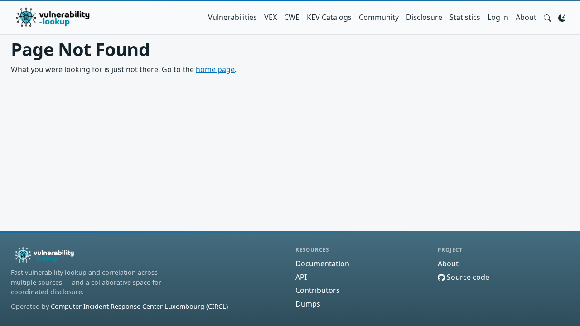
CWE (292, 17)
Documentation (322, 263)
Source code (467, 277)
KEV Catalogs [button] (329, 17)
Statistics (465, 17)
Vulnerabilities (232, 17)
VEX (270, 17)
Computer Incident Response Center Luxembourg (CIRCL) (139, 306)
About (526, 17)
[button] (547, 17)
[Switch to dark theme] (562, 17)
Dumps (307, 304)
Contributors (317, 290)
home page (215, 69)
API (301, 277)
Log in (498, 17)
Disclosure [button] (424, 17)
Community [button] (379, 17)
